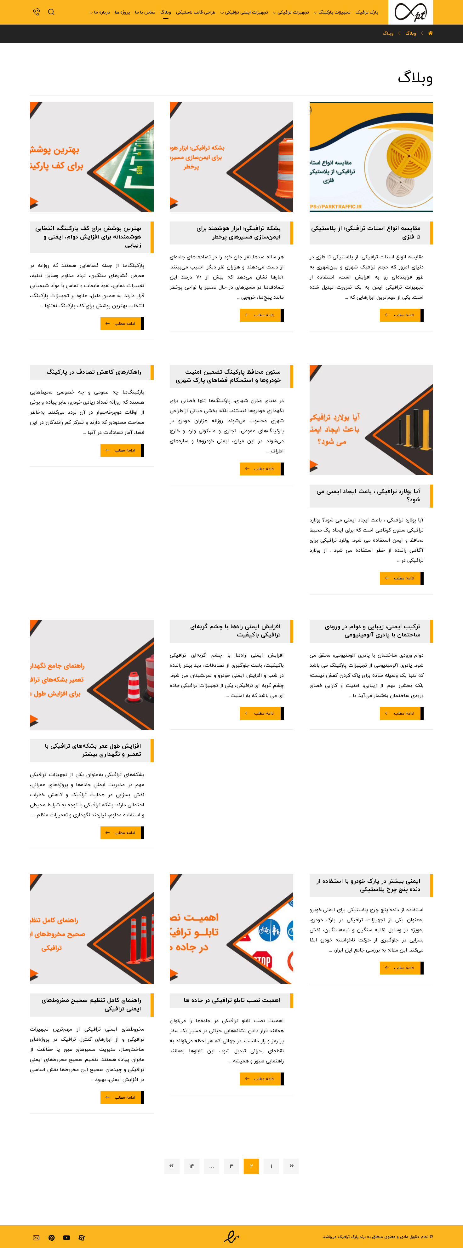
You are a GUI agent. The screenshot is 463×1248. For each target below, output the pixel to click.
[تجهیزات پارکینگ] (410, 12)
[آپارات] (81, 1238)
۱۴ (191, 1166)
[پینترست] (51, 1238)
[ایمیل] (36, 1238)
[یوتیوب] (66, 1238)
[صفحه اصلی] (430, 34)
